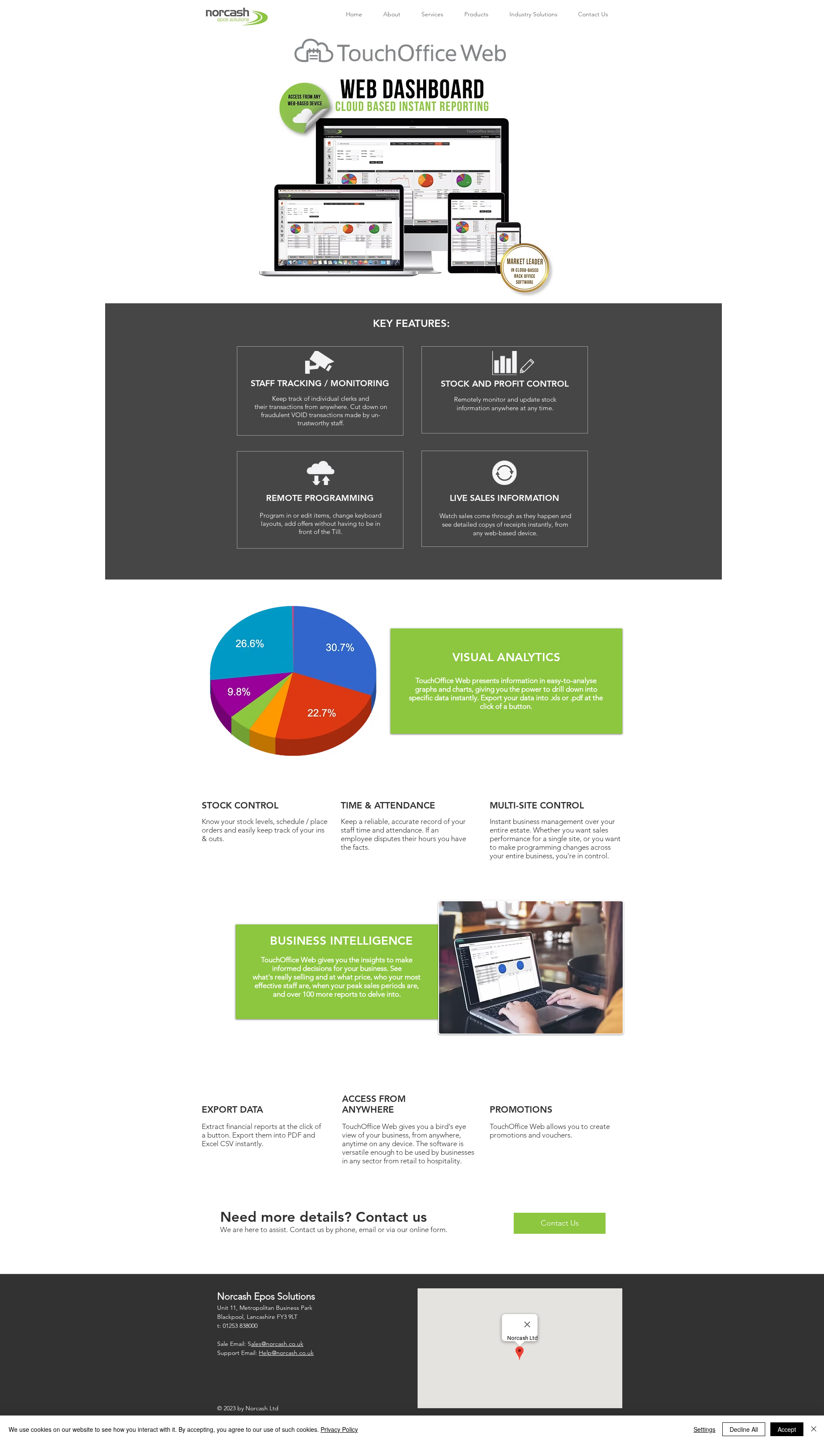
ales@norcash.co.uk (277, 1344)
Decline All (744, 1429)
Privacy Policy (339, 1429)
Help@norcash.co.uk (286, 1353)
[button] (476, 14)
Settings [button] (704, 1429)
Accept (787, 1429)
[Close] (814, 1429)
